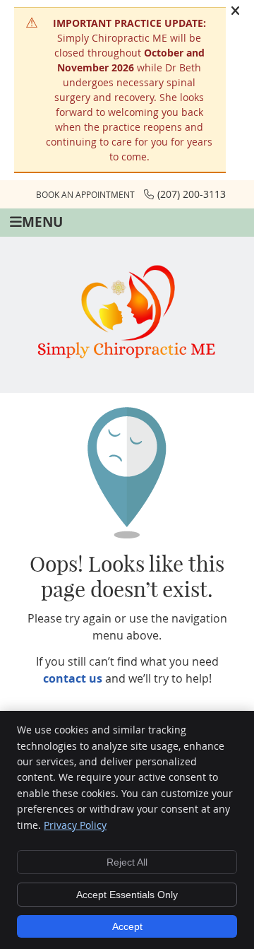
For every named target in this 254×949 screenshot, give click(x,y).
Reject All (127, 862)
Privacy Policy (75, 825)
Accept (127, 926)
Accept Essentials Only (127, 894)
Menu (42, 221)
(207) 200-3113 (191, 194)
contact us (72, 678)
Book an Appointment (85, 194)
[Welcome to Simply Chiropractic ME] (127, 363)
